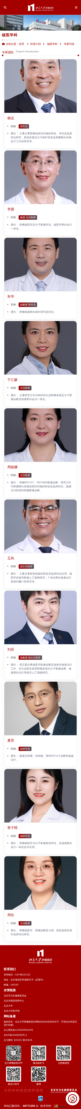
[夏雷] (40, 708)
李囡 (10, 209)
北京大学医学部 (12, 1011)
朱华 (10, 296)
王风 (10, 558)
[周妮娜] (40, 435)
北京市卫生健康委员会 (15, 995)
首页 (21, 43)
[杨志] (40, 86)
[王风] (40, 526)
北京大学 (8, 1005)
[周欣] (40, 883)
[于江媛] (40, 348)
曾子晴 (12, 828)
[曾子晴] (40, 796)
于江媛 (12, 380)
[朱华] (40, 264)
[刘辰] (40, 617)
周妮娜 (12, 467)
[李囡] (40, 177)
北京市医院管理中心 (14, 1000)
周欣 (10, 915)
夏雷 (10, 740)
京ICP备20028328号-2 (15, 1035)
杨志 (10, 118)
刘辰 (10, 649)
